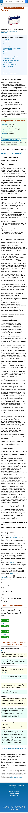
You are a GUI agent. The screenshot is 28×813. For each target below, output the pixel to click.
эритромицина (4, 538)
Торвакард (4, 133)
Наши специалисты (14, 791)
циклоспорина (13, 537)
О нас (14, 790)
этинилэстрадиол (13, 573)
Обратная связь (14, 795)
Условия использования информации (14, 785)
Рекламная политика (14, 793)
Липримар (4, 131)
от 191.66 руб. (5, 626)
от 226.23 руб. (5, 637)
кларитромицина (13, 538)
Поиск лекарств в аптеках (16, 777)
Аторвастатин (5, 124)
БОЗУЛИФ (4, 672)
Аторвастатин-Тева (6, 129)
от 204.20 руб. (5, 631)
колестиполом (4, 577)
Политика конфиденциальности (14, 787)
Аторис (3, 126)
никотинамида (18, 542)
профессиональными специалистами (11, 650)
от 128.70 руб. (5, 620)
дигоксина (13, 562)
